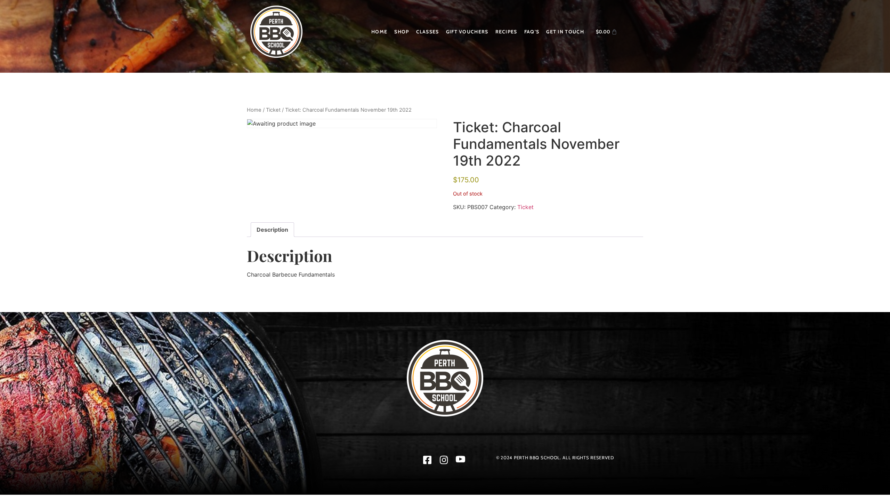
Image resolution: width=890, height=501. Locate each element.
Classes (427, 32)
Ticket (273, 110)
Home (379, 32)
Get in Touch (565, 32)
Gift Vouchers (467, 32)
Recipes (506, 32)
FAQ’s (532, 32)
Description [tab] (272, 229)
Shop (401, 32)
